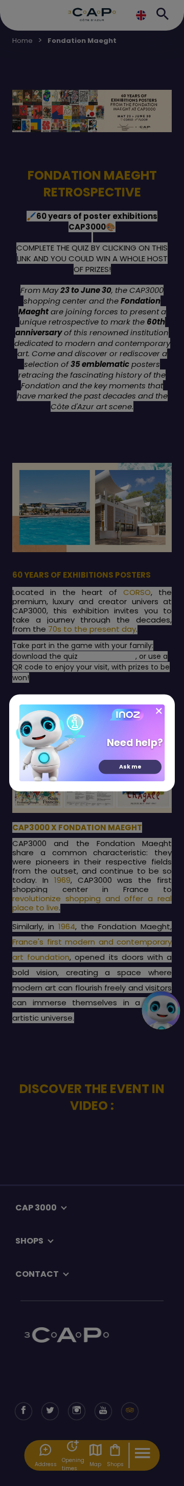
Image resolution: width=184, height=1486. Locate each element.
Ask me (130, 767)
